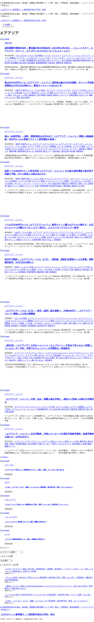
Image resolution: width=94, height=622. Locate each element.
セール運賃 (72, 93)
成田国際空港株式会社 (81, 60)
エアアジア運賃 (78, 146)
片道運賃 (23, 326)
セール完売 (21, 270)
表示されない (47, 240)
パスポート (47, 323)
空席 (37, 186)
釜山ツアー (47, 151)
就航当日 (65, 184)
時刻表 (49, 95)
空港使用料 (73, 95)
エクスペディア (60, 93)
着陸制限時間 (41, 63)
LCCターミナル (26, 56)
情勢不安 (73, 184)
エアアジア (56, 56)
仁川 (50, 409)
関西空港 (68, 63)
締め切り (13, 360)
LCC (17, 56)
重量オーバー (10, 446)
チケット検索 (40, 237)
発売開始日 (32, 326)
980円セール (26, 144)
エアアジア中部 (48, 407)
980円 (17, 144)
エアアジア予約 (34, 146)
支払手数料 (41, 95)
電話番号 (48, 360)
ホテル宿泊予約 (54, 184)
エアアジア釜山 (17, 149)
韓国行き (51, 326)
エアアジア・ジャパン (71, 56)
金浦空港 (38, 151)
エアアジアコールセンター (57, 353)
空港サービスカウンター (61, 444)
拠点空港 (23, 63)
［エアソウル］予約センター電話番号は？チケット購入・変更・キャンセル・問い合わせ (34, 470)
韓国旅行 (79, 151)
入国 (70, 323)
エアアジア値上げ (49, 441)
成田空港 (88, 237)
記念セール (83, 95)
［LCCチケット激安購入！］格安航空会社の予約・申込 (23, 10)
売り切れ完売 (67, 237)
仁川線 (64, 323)
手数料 (12, 444)
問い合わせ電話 (62, 358)
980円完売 (25, 179)
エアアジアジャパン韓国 (44, 321)
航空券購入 (77, 444)
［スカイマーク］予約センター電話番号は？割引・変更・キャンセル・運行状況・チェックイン (37, 504)
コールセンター (68, 355)
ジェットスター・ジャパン (63, 58)
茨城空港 (73, 409)
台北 (63, 60)
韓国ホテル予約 (78, 186)
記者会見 (51, 63)
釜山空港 (65, 151)
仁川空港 (57, 270)
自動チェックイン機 (25, 360)
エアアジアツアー (65, 144)
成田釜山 (32, 95)
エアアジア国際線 (48, 146)
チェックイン (81, 355)
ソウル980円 (81, 235)
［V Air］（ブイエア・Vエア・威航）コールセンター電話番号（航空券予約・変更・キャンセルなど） (39, 487)
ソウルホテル (75, 181)
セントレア (12, 60)
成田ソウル (82, 184)
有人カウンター (76, 358)
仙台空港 (41, 60)
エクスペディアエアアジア (50, 149)
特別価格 (22, 272)
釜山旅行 (57, 151)
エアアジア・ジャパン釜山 (16, 146)
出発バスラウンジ (53, 60)
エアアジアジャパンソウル (66, 318)
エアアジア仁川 (77, 321)
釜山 (88, 409)
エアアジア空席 (24, 181)
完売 (71, 270)
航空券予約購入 (56, 186)
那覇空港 (59, 63)
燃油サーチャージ (60, 95)
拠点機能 (14, 63)
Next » (5, 457)
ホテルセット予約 (20, 95)
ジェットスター (45, 58)
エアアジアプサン (63, 90)
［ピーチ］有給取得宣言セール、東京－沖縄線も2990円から (25, 539)
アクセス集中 (39, 90)
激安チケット (12, 186)
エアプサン (21, 58)
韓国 (47, 272)
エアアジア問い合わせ (35, 355)
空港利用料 (31, 272)
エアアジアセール (50, 144)
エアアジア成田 (11, 235)
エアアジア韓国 (46, 93)
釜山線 (72, 151)
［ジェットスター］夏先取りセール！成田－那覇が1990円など (26, 522)
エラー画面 (50, 235)
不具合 (25, 358)
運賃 (18, 97)
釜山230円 (25, 97)
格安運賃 (31, 63)
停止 (31, 358)
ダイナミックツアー (69, 149)
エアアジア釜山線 (14, 93)
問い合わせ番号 (48, 358)
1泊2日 (17, 232)
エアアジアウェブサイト (35, 353)
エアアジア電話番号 (53, 355)
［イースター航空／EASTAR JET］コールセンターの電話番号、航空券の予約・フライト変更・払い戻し (48, 595)
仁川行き (65, 270)
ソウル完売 (86, 181)
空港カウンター (44, 444)
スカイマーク (80, 58)
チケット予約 (83, 93)
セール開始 (31, 270)
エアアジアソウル (66, 232)
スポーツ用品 (63, 441)
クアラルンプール (18, 409)
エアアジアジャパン (52, 267)
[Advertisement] (47, 116)
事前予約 (83, 441)
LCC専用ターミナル (42, 56)
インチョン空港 (37, 179)
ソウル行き (12, 237)
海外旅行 (86, 270)
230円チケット (27, 90)
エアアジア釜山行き (31, 93)
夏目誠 (69, 60)
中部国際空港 (31, 60)
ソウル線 (21, 60)
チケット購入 (16, 358)
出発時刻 (37, 358)
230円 (17, 90)
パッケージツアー (39, 184)
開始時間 (40, 272)
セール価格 (60, 235)
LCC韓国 (23, 318)
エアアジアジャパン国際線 (22, 321)
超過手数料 (87, 444)
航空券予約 (42, 326)
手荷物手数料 (21, 444)
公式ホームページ (54, 237)
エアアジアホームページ (79, 353)
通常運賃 (67, 186)
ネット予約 (74, 441)
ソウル (39, 270)
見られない (39, 360)
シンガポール (32, 58)
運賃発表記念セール (25, 151)
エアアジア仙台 (62, 407)
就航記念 (78, 270)
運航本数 (13, 151)
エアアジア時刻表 (64, 146)
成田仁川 (86, 323)
